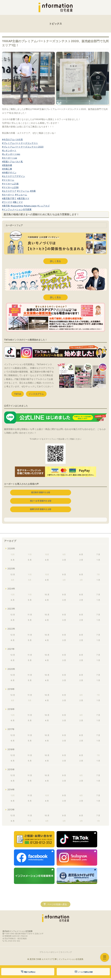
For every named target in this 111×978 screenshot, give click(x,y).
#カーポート (8, 194)
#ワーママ (7, 202)
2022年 (11, 628)
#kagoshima (17, 205)
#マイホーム (8, 180)
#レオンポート (9, 150)
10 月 (47, 594)
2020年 (11, 669)
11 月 (30, 614)
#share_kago (30, 205)
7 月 (98, 554)
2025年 (11, 568)
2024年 (11, 588)
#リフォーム (23, 191)
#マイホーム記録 (10, 187)
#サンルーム (21, 194)
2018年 (11, 709)
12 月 (12, 574)
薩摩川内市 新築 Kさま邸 (40, 509)
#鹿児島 (6, 205)
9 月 (64, 574)
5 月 (30, 560)
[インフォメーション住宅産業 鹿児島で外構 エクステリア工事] (55, 7)
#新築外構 (7, 165)
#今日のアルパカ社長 (12, 139)
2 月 (81, 560)
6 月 (12, 560)
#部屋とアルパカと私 (12, 161)
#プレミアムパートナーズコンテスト (20, 143)
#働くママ (18, 202)
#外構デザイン (9, 172)
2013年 (11, 809)
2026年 (11, 548)
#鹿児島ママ (23, 198)
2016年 (11, 749)
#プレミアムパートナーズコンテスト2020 (22, 146)
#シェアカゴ (43, 205)
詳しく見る (55, 261)
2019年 (11, 689)
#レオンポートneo (11, 154)
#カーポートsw (9, 158)
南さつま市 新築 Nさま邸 (40, 501)
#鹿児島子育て (9, 198)
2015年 (11, 769)
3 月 (64, 560)
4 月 (47, 560)
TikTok (17, 394)
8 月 (81, 554)
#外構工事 (7, 169)
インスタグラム (36, 394)
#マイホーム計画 (10, 183)
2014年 (11, 789)
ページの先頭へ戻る (57, 904)
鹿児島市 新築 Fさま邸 (40, 492)
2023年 (11, 608)
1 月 (98, 560)
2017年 (10, 729)
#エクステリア (9, 191)
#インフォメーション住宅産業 (17, 209)
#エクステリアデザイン (13, 176)
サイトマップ (66, 952)
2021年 (11, 649)
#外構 (33, 191)
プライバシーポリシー (48, 952)
